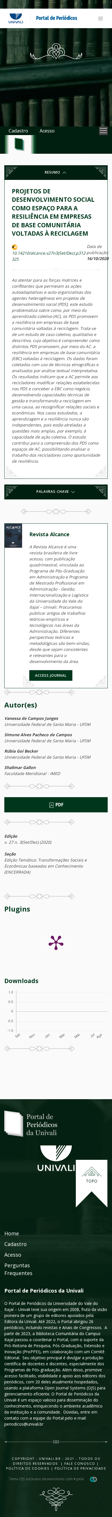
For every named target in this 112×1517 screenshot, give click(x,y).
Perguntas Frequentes (18, 1269)
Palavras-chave (53, 491)
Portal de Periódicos (56, 18)
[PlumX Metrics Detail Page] (56, 942)
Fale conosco (79, 1463)
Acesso (47, 131)
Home (11, 1233)
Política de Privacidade (80, 1468)
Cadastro (18, 131)
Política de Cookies (28, 1468)
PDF (58, 805)
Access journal (51, 675)
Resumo (53, 172)
